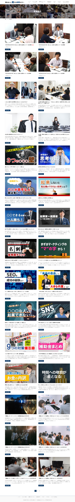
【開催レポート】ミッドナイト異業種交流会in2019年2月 (17, 416)
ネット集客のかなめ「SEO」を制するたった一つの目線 (17, 291)
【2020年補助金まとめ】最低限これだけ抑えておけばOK (50, 353)
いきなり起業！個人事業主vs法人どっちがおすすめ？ (16, 101)
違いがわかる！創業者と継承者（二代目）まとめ (48, 229)
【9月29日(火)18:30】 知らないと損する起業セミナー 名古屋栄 (19, 44)
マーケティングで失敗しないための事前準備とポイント (50, 260)
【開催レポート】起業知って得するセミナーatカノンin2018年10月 (52, 447)
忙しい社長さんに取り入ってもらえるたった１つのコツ (50, 384)
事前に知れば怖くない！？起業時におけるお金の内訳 (16, 384)
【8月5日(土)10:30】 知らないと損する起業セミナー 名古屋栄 (51, 73)
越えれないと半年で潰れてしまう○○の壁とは (14, 166)
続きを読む (7, 49)
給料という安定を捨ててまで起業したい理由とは (15, 322)
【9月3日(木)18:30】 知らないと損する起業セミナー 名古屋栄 (18, 73)
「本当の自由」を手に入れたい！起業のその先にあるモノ (50, 291)
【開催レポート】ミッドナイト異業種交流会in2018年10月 (17, 447)
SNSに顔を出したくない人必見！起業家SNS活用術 (49, 322)
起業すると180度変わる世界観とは (45, 197)
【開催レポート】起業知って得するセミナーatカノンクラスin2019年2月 (53, 416)
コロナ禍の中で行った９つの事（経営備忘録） (15, 353)
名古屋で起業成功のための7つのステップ (13, 134)
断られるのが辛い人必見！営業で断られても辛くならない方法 (18, 197)
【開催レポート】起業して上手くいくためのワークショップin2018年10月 (20, 478)
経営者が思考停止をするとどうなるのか (46, 166)
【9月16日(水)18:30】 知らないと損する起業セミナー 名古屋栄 (51, 44)
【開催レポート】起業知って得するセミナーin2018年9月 (50, 478)
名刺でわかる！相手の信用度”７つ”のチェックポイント (16, 260)
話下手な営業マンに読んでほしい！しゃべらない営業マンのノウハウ (19, 229)
